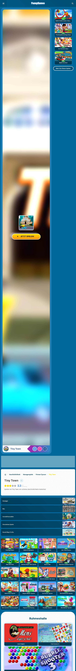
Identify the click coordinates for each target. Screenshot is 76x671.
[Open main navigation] (3, 3)
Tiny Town (52, 474)
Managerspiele (28, 474)
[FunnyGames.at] (5, 474)
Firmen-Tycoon (41, 474)
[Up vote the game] (34, 449)
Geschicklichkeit (14, 474)
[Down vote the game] (40, 449)
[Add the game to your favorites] (21, 480)
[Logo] (38, 3)
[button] (72, 3)
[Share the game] (45, 449)
